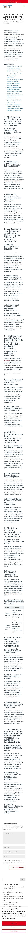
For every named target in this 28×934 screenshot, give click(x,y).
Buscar (22, 879)
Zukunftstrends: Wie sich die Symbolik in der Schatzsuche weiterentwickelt (14, 100)
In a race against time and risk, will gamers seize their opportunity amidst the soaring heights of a (13, 892)
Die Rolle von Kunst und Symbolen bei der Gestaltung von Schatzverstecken (15, 95)
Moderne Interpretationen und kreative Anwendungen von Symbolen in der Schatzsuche (14, 89)
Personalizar (14, 927)
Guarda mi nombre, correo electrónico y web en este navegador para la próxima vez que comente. (13, 862)
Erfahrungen (7, 360)
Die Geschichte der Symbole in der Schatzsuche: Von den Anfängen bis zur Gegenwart (14, 68)
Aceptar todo (14, 923)
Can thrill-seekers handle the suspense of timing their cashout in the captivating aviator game (14, 898)
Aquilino (7, 21)
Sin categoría (19, 21)
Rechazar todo (14, 931)
